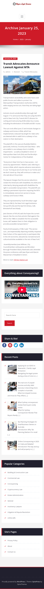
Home (15, 39)
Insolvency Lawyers (15, 506)
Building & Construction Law (18, 472)
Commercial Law (14, 478)
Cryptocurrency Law (15, 489)
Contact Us (12, 552)
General (17, 72)
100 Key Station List (21, 260)
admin (8, 72)
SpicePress (36, 581)
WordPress (21, 581)
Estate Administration (15, 495)
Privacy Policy (12, 540)
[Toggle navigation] (22, 16)
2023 (21, 39)
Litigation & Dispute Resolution (19, 512)
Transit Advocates (30, 72)
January (28, 39)
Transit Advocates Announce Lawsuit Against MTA (21, 65)
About (10, 546)
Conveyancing (13, 484)
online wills (12, 518)
